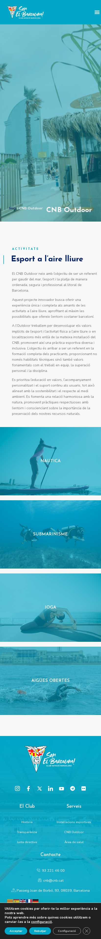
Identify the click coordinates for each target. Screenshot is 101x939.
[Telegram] (72, 788)
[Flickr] (83, 788)
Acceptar (16, 931)
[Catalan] (10, 900)
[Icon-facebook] (28, 788)
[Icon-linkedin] (50, 788)
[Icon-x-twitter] (39, 788)
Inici (12, 208)
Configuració (67, 931)
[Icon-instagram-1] (17, 788)
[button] (97, 12)
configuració (41, 922)
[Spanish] (16, 900)
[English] (23, 900)
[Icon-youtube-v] (61, 788)
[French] (29, 900)
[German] (36, 900)
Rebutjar (40, 931)
